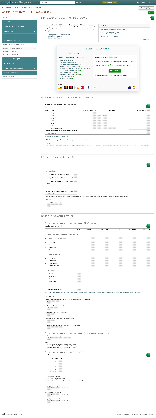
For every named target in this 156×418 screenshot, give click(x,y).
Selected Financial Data (70, 70)
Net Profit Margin (68, 72)
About (119, 414)
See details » (89, 140)
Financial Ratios (8, 31)
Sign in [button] (151, 2)
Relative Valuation (9, 36)
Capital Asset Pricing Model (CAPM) (13, 44)
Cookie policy (144, 414)
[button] (45, 238)
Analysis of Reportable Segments (69, 64)
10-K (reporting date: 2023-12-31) (95, 292)
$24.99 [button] (151, 12)
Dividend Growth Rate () (54, 38)
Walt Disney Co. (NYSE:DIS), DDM (109, 36)
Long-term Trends (9, 63)
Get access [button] (116, 71)
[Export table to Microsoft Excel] (148, 106)
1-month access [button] (104, 65)
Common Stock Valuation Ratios (69, 66)
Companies (8, 7)
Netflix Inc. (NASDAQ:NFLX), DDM (109, 33)
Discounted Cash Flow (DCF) (12, 40)
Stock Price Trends (8, 77)
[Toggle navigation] (4, 2)
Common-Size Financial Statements (14, 26)
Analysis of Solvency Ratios (68, 62)
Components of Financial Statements (14, 68)
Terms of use (125, 414)
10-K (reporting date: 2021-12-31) (131, 292)
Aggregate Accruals (66, 78)
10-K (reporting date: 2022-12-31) (113, 292)
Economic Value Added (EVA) (12, 59)
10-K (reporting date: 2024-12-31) (77, 292)
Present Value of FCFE (9, 55)
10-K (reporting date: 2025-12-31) (59, 136)
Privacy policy (135, 414)
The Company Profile (9, 18)
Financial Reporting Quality (11, 73)
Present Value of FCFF (9, 51)
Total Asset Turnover (69, 76)
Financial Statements (10, 22)
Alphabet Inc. (17, 7)
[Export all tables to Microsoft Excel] (152, 18)
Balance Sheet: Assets (67, 61)
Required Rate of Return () (54, 36)
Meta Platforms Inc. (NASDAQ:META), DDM (112, 30)
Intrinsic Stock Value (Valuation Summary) (59, 34)
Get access (141, 2)
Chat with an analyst (110, 2)
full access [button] (103, 62)
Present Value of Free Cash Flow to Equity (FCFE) (74, 68)
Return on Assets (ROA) (70, 74)
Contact (151, 414)
